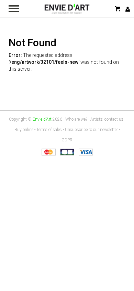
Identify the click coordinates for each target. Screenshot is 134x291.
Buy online (23, 129)
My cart (118, 8)
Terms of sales (49, 129)
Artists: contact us (106, 119)
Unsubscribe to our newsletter (91, 129)
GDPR (67, 140)
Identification (128, 9)
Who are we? (76, 119)
